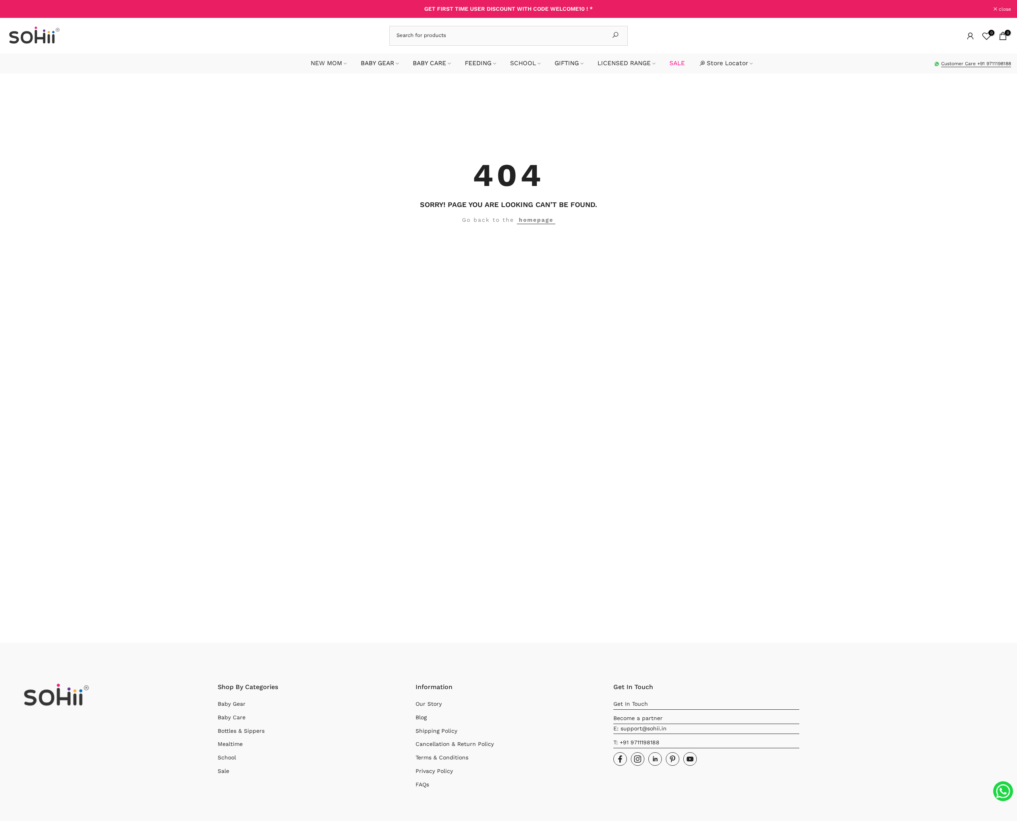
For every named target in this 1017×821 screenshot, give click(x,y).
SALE (677, 63)
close (16, 9)
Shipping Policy (436, 731)
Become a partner (638, 718)
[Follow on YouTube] (690, 759)
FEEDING (478, 63)
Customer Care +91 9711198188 (976, 63)
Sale (223, 771)
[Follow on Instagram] (637, 759)
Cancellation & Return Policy (455, 744)
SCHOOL (523, 63)
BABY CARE (429, 63)
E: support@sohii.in (640, 728)
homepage (536, 220)
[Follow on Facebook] (620, 759)
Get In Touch (630, 704)
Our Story (429, 704)
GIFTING (567, 63)
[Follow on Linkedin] (655, 759)
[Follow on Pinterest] (672, 759)
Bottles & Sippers (241, 731)
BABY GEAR (377, 63)
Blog (421, 717)
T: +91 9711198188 (636, 742)
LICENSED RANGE (624, 63)
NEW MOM (326, 63)
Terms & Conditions (442, 757)
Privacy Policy (434, 771)
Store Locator (727, 63)
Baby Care (232, 717)
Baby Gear (232, 704)
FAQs (422, 784)
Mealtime (230, 744)
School (227, 757)
